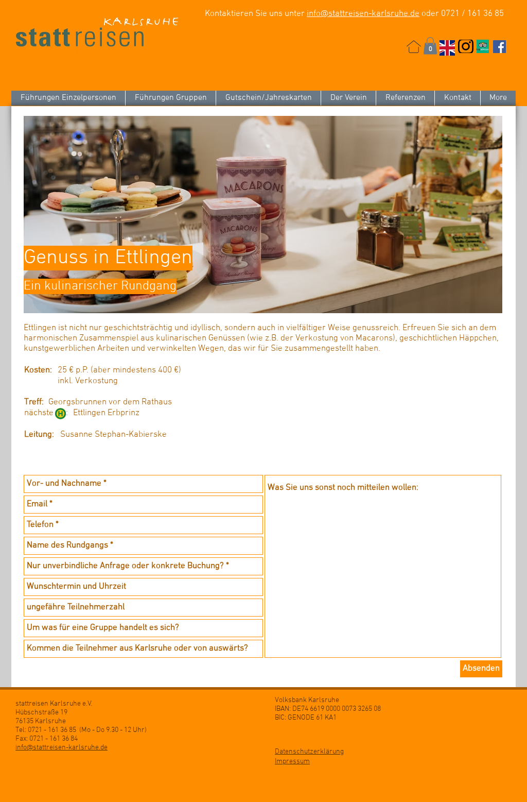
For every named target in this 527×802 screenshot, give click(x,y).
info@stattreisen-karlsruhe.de (363, 14)
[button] (430, 45)
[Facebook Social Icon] (499, 46)
